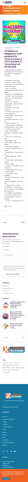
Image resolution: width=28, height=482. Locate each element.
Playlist (13, 367)
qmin (11, 206)
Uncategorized (6, 293)
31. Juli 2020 (13, 320)
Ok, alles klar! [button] (6, 478)
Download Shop (10, 13)
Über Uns (5, 416)
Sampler (5, 424)
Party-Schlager (6, 367)
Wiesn (8, 370)
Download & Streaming (9, 419)
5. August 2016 (8, 47)
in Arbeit (5, 291)
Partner (4, 432)
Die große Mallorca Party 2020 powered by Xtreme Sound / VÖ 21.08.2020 (17, 304)
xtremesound (14, 370)
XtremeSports (6, 372)
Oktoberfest (16, 363)
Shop (4, 437)
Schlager (18, 367)
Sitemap (5, 445)
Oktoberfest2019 (7, 365)
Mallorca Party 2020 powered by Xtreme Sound (16, 325)
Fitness (10, 363)
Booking (5, 435)
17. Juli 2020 (12, 328)
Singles (5, 421)
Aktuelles (5, 286)
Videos (4, 429)
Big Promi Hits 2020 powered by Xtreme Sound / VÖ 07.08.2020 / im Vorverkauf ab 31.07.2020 (17, 315)
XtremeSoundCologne (17, 400)
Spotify (4, 370)
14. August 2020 (13, 308)
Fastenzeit (5, 363)
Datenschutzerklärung (8, 442)
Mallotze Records (7, 427)
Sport (22, 367)
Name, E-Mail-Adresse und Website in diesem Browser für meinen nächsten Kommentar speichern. (14, 268)
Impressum (5, 440)
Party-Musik (15, 365)
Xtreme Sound (14, 407)
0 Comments (16, 47)
